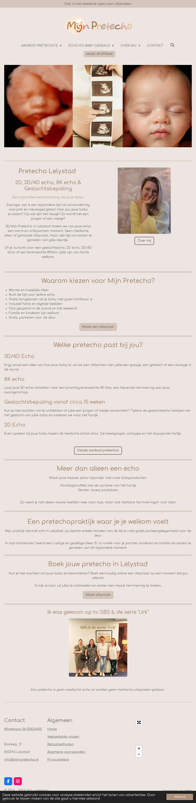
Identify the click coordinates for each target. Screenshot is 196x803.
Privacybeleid (58, 759)
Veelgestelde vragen (63, 736)
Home (52, 729)
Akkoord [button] (179, 796)
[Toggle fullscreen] (139, 722)
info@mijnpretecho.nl (21, 759)
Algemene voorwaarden (66, 752)
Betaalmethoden (60, 744)
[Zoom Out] (139, 754)
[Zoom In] (139, 748)
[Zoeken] (172, 45)
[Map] (122, 738)
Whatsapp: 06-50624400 (23, 729)
